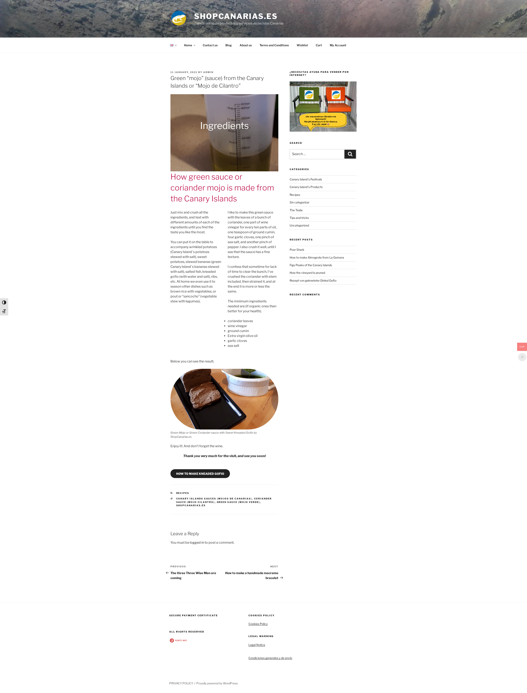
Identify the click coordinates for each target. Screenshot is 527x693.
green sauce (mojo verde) (238, 502)
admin (208, 72)
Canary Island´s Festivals (306, 179)
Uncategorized (299, 225)
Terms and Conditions (274, 45)
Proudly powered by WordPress (217, 683)
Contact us (210, 45)
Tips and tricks (299, 217)
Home (188, 45)
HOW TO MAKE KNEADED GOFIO (200, 473)
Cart (319, 45)
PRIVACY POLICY (181, 683)
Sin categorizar (299, 202)
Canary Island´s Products (306, 187)
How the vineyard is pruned (307, 272)
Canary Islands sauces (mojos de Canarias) (214, 498)
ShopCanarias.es (236, 16)
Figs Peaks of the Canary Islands (311, 265)
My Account (338, 45)
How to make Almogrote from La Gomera (317, 257)
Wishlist (302, 45)
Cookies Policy (258, 624)
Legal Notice (256, 645)
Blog (228, 45)
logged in (197, 542)
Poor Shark (297, 249)
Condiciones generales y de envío (270, 658)
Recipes (182, 493)
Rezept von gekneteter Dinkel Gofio (313, 280)
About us (246, 45)
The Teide (296, 210)
